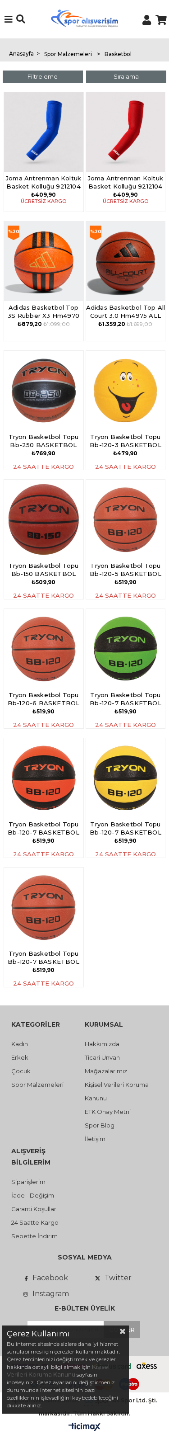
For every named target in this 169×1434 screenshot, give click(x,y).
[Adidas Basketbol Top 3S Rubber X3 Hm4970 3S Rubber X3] (43, 261)
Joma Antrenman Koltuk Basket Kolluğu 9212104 (43, 182)
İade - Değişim (32, 1195)
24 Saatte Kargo (35, 1222)
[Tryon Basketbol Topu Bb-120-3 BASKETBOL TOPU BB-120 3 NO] (125, 390)
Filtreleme (42, 76)
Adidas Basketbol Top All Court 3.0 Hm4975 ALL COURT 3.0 (125, 312)
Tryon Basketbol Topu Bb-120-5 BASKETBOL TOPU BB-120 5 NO (125, 570)
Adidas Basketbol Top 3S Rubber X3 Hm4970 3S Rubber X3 (43, 312)
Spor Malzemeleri (37, 1084)
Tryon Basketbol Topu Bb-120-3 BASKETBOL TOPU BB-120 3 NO (125, 441)
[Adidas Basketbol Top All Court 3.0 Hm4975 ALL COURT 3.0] (125, 261)
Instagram (50, 1293)
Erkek (19, 1057)
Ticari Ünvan (102, 1057)
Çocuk (21, 1071)
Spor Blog (99, 1125)
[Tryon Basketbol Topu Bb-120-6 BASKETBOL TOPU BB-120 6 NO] (43, 649)
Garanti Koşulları (34, 1208)
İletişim (95, 1138)
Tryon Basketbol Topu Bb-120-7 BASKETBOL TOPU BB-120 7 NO (125, 699)
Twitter (118, 1278)
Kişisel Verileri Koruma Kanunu (58, 1370)
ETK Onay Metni (108, 1111)
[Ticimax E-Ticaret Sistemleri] (84, 1427)
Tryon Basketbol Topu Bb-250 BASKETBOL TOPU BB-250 (44, 441)
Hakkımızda (102, 1043)
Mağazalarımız (106, 1071)
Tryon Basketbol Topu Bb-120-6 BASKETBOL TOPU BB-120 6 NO (44, 699)
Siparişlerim (28, 1181)
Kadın (19, 1043)
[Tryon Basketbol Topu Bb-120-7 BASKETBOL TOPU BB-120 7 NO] (125, 649)
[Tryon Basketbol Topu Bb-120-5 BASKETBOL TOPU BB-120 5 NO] (125, 519)
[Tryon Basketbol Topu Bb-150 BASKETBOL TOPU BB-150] (43, 519)
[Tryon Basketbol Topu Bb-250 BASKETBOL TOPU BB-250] (43, 390)
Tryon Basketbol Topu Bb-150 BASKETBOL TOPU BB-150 (44, 570)
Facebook (50, 1278)
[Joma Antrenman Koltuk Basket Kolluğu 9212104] (43, 132)
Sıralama (126, 76)
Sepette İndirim (34, 1236)
